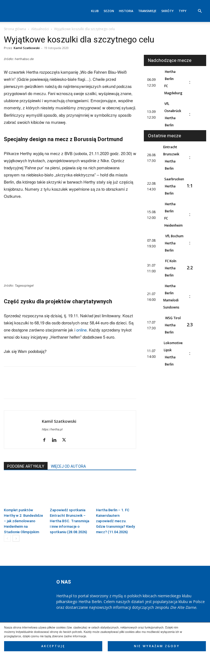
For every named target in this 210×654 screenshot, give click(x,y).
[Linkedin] (59, 387)
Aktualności (40, 29)
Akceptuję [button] (53, 646)
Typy (182, 11)
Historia (126, 11)
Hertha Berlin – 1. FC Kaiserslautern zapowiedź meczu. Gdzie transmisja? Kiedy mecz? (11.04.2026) (115, 521)
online (81, 330)
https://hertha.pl (52, 429)
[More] (85, 387)
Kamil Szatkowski (27, 48)
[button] (199, 11)
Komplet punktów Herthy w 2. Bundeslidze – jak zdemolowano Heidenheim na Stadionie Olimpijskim (23, 521)
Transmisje (147, 11)
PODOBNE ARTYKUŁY (25, 466)
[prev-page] (7, 538)
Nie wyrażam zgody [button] (157, 646)
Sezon (109, 11)
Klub (95, 11)
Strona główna (15, 29)
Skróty (167, 11)
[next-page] (16, 538)
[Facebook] (9, 387)
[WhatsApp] (47, 387)
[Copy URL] (72, 387)
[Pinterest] (34, 387)
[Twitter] (21, 387)
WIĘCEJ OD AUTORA (68, 466)
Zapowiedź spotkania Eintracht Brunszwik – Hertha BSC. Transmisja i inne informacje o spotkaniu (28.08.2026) (69, 521)
